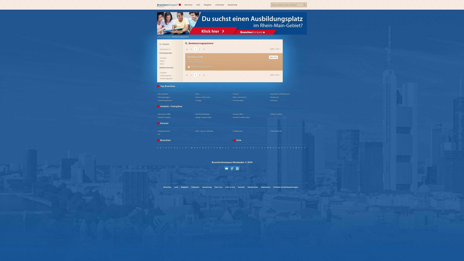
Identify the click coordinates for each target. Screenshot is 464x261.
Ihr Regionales (238, 131)
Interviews (219, 5)
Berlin (162, 64)
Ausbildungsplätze (166, 78)
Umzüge (198, 100)
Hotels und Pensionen (203, 97)
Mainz (162, 61)
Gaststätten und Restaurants (280, 94)
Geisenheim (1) (165, 49)
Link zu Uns (230, 187)
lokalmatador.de (276, 131)
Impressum (265, 187)
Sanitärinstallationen (165, 100)
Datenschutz (253, 187)
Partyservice (275, 97)
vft (159, 134)
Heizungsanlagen (164, 97)
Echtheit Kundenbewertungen (285, 187)
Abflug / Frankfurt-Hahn (203, 117)
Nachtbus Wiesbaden (203, 114)
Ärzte (197, 94)
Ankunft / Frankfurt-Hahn (241, 117)
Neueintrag (232, 5)
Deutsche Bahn (238, 114)
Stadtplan (163, 73)
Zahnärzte (274, 100)
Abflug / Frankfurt (276, 114)
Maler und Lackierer (240, 97)
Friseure (236, 94)
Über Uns (218, 187)
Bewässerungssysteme (201, 66)
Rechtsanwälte (163, 94)
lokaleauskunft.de (164, 131)
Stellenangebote (165, 76)
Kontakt (241, 187)
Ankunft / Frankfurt (164, 117)
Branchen (188, 5)
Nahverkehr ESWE (164, 114)
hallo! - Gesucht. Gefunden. (205, 131)
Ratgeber (207, 5)
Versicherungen (238, 100)
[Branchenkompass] (232, 23)
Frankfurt (163, 58)
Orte (198, 5)
